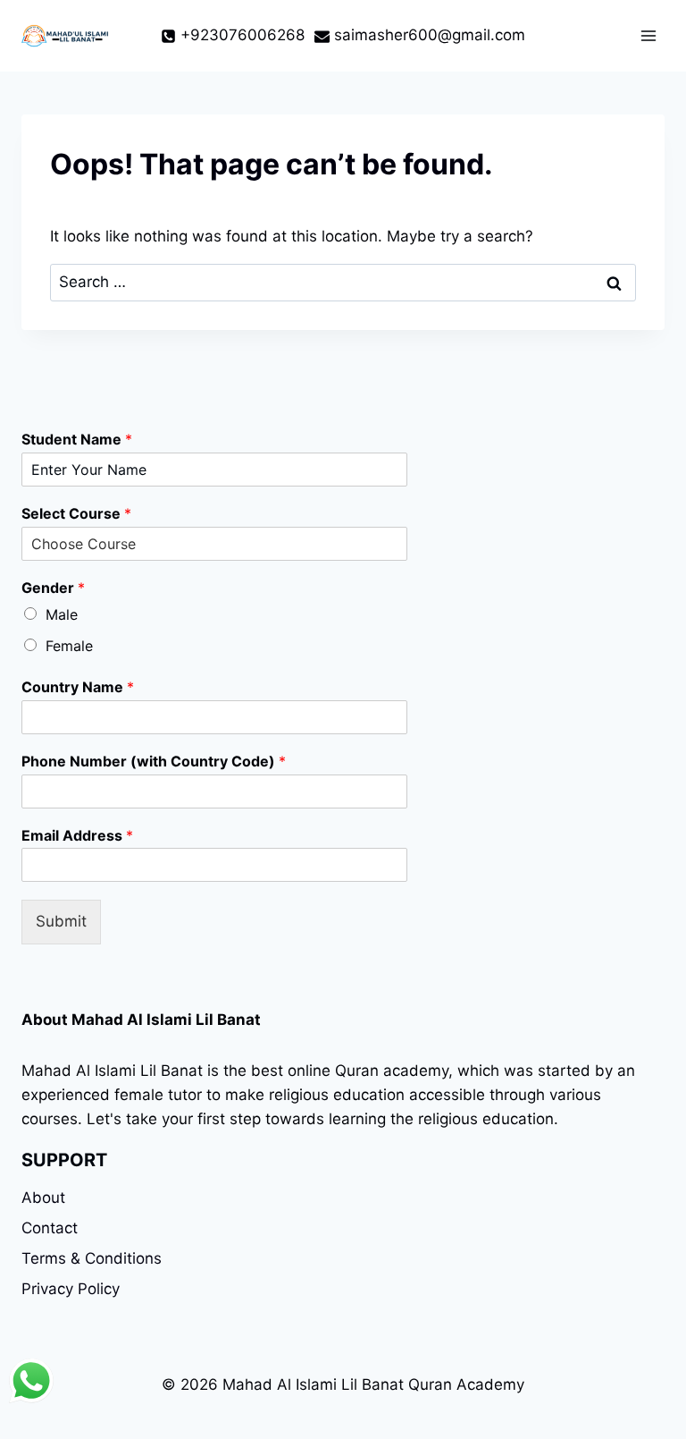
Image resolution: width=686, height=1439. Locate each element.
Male (62, 614)
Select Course (76, 513)
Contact (49, 1228)
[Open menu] (648, 35)
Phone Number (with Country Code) (153, 761)
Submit (61, 921)
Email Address (77, 835)
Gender (53, 588)
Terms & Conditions (91, 1258)
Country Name (77, 687)
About (43, 1197)
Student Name (76, 439)
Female (69, 646)
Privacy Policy (70, 1289)
